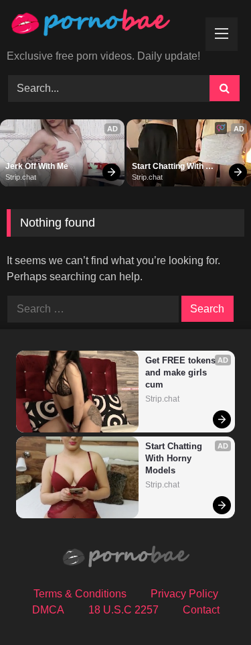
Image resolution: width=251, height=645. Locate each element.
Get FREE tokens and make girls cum (181, 372)
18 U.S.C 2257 (123, 609)
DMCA (48, 609)
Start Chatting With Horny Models (168, 167)
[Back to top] (209, 605)
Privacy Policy (184, 593)
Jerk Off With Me (36, 166)
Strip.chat (20, 177)
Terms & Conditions (80, 593)
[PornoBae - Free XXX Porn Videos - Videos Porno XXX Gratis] (103, 26)
